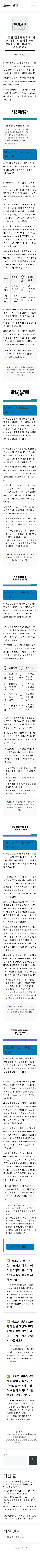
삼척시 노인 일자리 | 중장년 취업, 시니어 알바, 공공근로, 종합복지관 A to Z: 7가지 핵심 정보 (19, 1484)
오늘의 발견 (10, 5)
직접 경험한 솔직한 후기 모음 (17, 138)
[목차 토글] (27, 126)
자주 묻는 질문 (11, 143)
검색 (5, 1455)
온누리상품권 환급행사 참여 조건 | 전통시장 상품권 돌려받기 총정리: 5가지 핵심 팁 (19, 1500)
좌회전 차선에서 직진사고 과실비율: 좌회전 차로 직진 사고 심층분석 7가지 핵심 (19, 1509)
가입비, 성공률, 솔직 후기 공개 (17, 132)
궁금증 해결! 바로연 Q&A (15, 140)
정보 (20, 1432)
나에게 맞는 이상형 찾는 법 (16, 135)
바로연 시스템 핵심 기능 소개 (17, 129)
